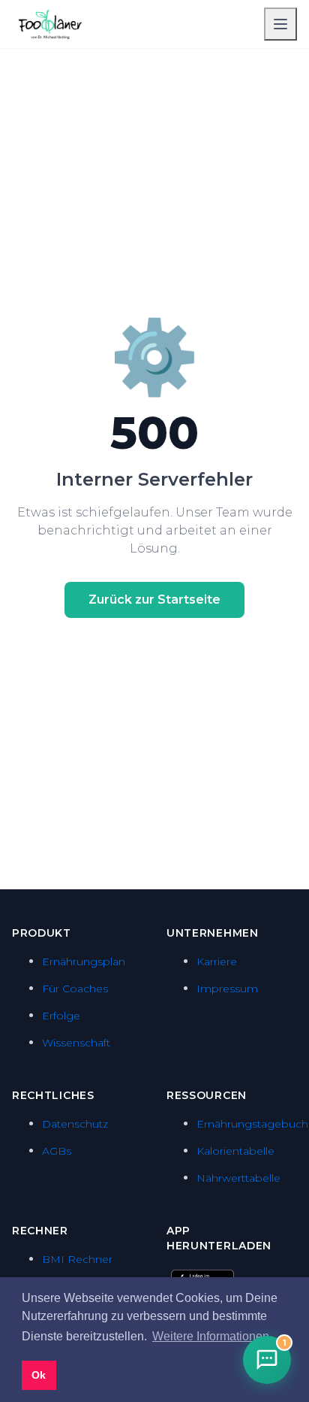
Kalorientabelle (235, 1151)
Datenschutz (75, 1124)
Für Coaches (75, 988)
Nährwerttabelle (238, 1178)
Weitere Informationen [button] (210, 1336)
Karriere (216, 961)
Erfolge (61, 1015)
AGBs (56, 1151)
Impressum (227, 988)
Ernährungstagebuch (252, 1124)
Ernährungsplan (83, 961)
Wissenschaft (76, 1042)
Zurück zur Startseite (154, 599)
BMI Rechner (77, 1259)
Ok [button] (39, 1375)
